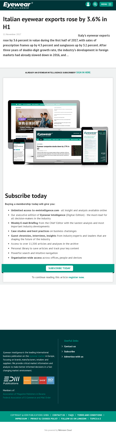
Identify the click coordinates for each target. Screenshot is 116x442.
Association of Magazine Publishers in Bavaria (24, 394)
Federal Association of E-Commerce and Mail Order (27, 397)
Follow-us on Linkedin (73, 418)
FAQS (71, 415)
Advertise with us (73, 356)
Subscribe (69, 351)
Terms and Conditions (89, 415)
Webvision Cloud (65, 430)
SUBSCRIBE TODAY (59, 268)
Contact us (70, 346)
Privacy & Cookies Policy (44, 418)
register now (76, 277)
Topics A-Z (95, 418)
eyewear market (37, 356)
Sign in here (83, 72)
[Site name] (19, 349)
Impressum (21, 418)
